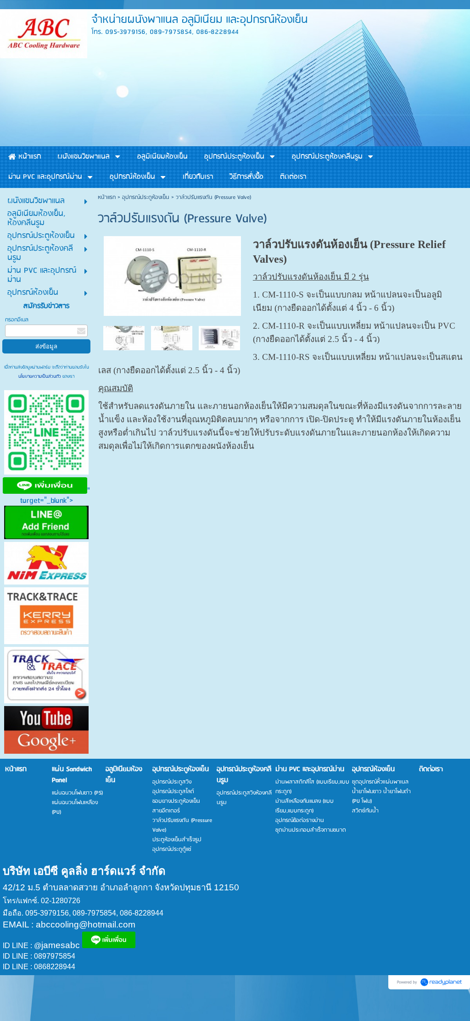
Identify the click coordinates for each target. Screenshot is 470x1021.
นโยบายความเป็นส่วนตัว (40, 376)
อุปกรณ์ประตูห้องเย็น (145, 197)
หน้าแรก (107, 197)
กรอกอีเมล (16, 320)
